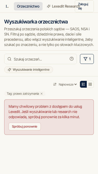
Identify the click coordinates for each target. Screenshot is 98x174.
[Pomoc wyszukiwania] (71, 59)
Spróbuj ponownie (24, 126)
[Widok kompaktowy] (83, 84)
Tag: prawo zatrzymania (23, 93)
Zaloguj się (83, 6)
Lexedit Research (66, 6)
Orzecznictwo (28, 6)
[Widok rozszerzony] (90, 84)
